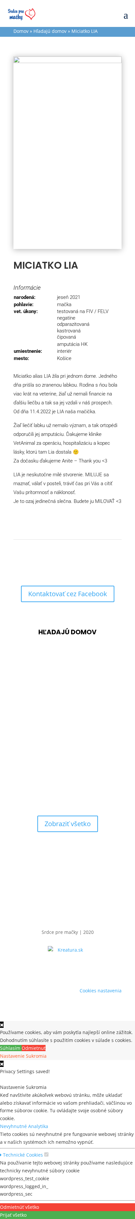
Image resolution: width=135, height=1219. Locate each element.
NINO (23, 785)
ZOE (21, 679)
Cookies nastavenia (101, 990)
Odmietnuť (34, 1048)
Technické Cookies (22, 1155)
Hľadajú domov (50, 31)
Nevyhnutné (14, 1126)
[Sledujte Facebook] (67, 969)
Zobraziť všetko (68, 823)
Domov (21, 31)
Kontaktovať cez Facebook (67, 593)
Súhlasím (11, 1048)
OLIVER (26, 732)
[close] (2, 1064)
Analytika (38, 1126)
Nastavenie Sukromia (23, 1056)
